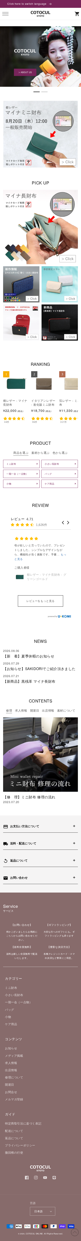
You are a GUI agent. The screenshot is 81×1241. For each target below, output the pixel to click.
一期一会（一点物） (18, 1002)
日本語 (38, 1211)
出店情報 (11, 1070)
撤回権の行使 (14, 1152)
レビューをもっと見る (40, 601)
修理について (14, 1077)
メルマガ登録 (14, 1099)
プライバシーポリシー (20, 1145)
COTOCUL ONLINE (34, 1233)
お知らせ (11, 1048)
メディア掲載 (14, 1055)
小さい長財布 (14, 995)
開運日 (9, 1084)
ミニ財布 (11, 987)
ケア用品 (11, 1024)
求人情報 (11, 1063)
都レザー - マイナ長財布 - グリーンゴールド (46, 577)
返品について (14, 1138)
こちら (10, 935)
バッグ (9, 1009)
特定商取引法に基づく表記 (23, 1123)
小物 (8, 1017)
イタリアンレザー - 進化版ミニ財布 (43, 403)
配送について (14, 1131)
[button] (5, 13)
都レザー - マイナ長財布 (15, 403)
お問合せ (11, 1092)
